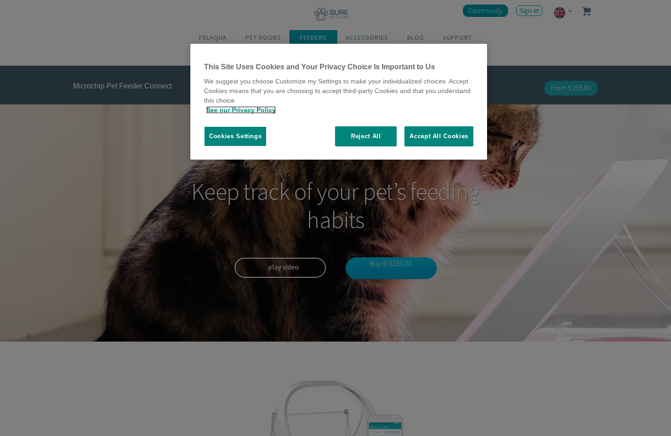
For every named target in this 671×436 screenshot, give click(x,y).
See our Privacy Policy (241, 110)
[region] (338, 102)
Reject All (366, 136)
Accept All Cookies (438, 136)
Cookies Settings (235, 136)
